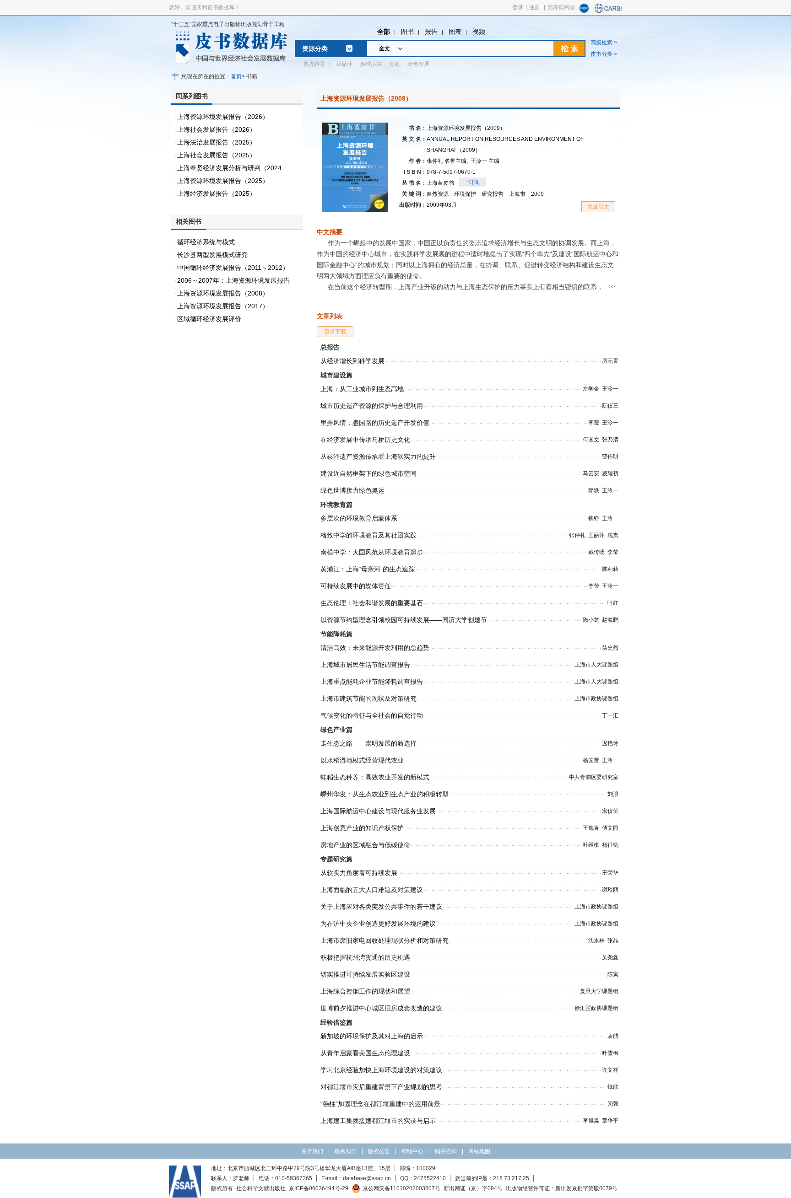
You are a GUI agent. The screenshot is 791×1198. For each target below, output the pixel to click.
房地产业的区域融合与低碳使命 (365, 845)
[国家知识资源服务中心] (584, 11)
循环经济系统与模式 (206, 242)
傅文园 (610, 828)
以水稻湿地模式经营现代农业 (362, 760)
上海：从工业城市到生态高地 (362, 388)
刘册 (612, 794)
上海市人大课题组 (596, 664)
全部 (383, 31)
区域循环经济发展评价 (209, 318)
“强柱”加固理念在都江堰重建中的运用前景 (380, 1103)
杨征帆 (610, 845)
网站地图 (479, 1151)
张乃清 (610, 439)
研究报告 (493, 194)
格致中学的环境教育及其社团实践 (368, 535)
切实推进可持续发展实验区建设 (365, 974)
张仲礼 (447, 161)
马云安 (591, 473)
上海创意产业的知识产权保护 (362, 828)
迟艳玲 (610, 743)
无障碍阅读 (561, 7)
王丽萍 (596, 535)
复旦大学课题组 (599, 991)
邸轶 (593, 490)
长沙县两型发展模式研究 (212, 254)
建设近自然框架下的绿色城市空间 (368, 473)
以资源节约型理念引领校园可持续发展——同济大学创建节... (406, 619)
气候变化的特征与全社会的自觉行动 (371, 715)
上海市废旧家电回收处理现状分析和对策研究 (384, 940)
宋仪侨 (610, 811)
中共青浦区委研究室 (593, 777)
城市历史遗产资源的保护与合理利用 (371, 405)
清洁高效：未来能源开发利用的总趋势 (374, 647)
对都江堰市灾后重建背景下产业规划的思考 (381, 1087)
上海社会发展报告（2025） (216, 155)
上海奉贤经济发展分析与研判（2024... (232, 168)
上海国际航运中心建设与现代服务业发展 (378, 811)
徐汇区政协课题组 (596, 1008)
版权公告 (379, 1151)
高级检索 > (604, 42)
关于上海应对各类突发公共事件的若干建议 (381, 906)
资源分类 (315, 48)
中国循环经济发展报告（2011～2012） (233, 267)
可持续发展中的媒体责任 (355, 586)
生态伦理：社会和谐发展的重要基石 (371, 603)
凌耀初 (610, 473)
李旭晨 (591, 1120)
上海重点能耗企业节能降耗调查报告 (371, 681)
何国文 (591, 439)
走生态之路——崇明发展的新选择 (368, 743)
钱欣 (612, 1087)
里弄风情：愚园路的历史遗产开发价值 (374, 422)
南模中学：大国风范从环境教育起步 (371, 552)
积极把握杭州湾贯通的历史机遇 (365, 957)
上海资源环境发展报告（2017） (223, 306)
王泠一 (485, 161)
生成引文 (598, 207)
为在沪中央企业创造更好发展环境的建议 (378, 923)
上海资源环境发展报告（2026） (223, 116)
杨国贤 (591, 760)
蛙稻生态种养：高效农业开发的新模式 (374, 777)
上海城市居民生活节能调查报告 (365, 664)
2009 (537, 194)
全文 (384, 48)
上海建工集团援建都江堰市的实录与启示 (378, 1120)
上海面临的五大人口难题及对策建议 (371, 889)
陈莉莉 (610, 569)
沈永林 (596, 940)
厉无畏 (610, 361)
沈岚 (612, 535)
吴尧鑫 (610, 957)
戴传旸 (596, 552)
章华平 (610, 1120)
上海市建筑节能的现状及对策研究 (368, 698)
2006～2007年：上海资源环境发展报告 (233, 280)
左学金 (591, 389)
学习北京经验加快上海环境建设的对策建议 (381, 1070)
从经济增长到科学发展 (352, 361)
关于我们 (312, 1151)
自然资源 (438, 194)
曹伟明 (610, 456)
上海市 (517, 194)
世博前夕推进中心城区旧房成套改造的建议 (381, 1008)
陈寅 (612, 974)
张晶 (612, 940)
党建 (394, 64)
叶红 (612, 603)
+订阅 (473, 182)
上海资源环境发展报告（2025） (223, 180)
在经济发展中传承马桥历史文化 (365, 439)
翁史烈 (610, 648)
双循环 (344, 64)
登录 (517, 7)
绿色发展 (418, 64)
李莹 (593, 422)
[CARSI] (608, 11)
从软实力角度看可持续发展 (358, 872)
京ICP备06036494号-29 (318, 1188)
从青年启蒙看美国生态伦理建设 (365, 1053)
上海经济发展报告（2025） (216, 193)
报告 (431, 31)
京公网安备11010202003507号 (401, 1188)
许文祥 (610, 1070)
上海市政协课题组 (596, 698)
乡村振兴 (371, 64)
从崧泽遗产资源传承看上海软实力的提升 (378, 456)
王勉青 (591, 828)
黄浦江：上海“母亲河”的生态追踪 (367, 569)
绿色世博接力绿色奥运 (352, 490)
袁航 (612, 1036)
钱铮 (593, 518)
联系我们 (346, 1151)
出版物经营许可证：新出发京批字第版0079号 (562, 1188)
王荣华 (610, 873)
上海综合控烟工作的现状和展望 (365, 991)
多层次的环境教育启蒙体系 (358, 518)
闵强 (612, 1104)
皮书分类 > (604, 54)
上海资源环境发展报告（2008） (223, 293)
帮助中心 (412, 1151)
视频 (478, 31)
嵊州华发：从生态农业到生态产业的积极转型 (384, 794)
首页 (236, 76)
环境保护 (465, 194)
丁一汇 (610, 715)
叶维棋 (591, 845)
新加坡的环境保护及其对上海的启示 (371, 1036)
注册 (534, 7)
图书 (407, 31)
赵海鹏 (610, 620)
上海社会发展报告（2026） (216, 129)
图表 (455, 31)
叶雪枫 (610, 1053)
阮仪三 (610, 406)
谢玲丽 (610, 889)
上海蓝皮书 (440, 183)
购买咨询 (446, 1151)
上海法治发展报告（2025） (216, 142)
